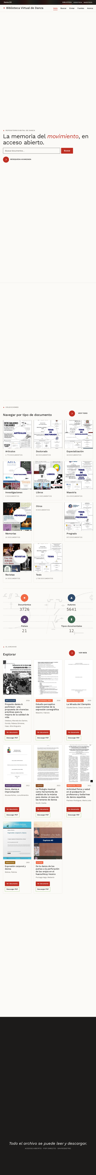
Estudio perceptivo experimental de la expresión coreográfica (47, 707)
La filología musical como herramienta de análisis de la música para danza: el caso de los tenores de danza (47, 794)
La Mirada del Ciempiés (78, 704)
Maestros (88, 2)
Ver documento (12, 732)
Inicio (55, 8)
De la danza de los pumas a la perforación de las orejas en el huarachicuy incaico (47, 870)
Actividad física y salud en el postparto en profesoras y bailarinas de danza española (78, 793)
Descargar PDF (12, 738)
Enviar (71, 8)
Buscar (63, 8)
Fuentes (81, 8)
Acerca (90, 8)
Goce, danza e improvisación (12, 790)
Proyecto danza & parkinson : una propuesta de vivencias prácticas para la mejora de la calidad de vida (17, 711)
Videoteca (77, 2)
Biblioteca (67, 2)
